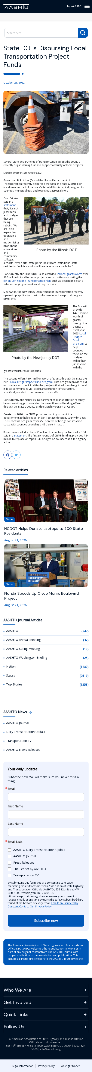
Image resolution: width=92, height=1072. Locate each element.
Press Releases (23, 862)
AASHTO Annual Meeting (23, 640)
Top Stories (14, 684)
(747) (85, 631)
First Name (15, 806)
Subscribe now (46, 920)
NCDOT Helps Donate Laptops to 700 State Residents (43, 531)
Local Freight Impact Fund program (31, 382)
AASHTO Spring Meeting (23, 649)
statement (9, 205)
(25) (86, 658)
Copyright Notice (69, 1066)
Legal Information (22, 1066)
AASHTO (12, 631)
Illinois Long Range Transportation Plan (27, 281)
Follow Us (14, 1027)
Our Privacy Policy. (41, 906)
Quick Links (16, 1014)
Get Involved (17, 1002)
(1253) (84, 684)
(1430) (84, 667)
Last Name (15, 823)
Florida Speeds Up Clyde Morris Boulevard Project (41, 596)
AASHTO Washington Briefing (26, 657)
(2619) (84, 676)
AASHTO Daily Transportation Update (39, 850)
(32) (86, 640)
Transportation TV (18, 741)
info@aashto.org (50, 1049)
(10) (86, 649)
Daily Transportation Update (26, 732)
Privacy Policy (46, 1066)
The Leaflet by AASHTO (29, 869)
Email (11, 788)
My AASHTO (74, 6)
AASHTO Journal (17, 723)
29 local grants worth (69, 274)
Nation (11, 666)
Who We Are (17, 990)
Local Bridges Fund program (79, 338)
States (10, 675)
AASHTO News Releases (23, 750)
